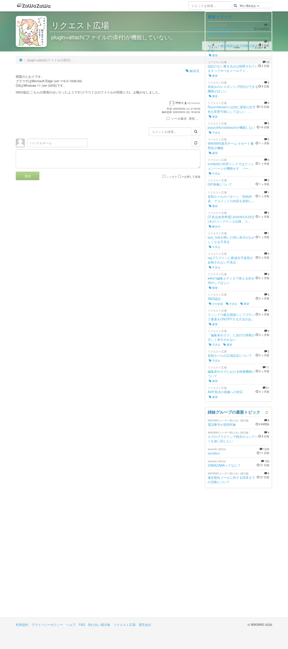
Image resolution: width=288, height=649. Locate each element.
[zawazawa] (33, 5)
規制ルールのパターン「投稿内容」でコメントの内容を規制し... (231, 198)
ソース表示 (179, 118)
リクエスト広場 (124, 624)
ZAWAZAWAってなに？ (224, 465)
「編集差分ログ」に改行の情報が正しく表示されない (231, 337)
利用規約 (22, 624)
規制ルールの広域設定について (230, 355)
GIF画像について (220, 184)
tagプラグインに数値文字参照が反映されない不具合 (230, 259)
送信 (28, 176)
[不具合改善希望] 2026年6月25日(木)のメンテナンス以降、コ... (231, 219)
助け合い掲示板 (99, 624)
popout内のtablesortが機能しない (231, 127)
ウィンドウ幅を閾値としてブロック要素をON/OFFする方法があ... (231, 316)
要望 (215, 55)
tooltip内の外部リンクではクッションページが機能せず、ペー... (231, 166)
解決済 (194, 71)
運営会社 (145, 624)
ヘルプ (71, 624)
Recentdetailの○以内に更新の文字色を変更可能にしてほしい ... (232, 109)
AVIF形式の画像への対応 (225, 392)
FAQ (82, 624)
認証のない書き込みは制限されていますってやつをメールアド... (233, 68)
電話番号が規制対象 (222, 424)
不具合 (216, 132)
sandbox (214, 453)
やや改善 (217, 304)
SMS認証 (214, 298)
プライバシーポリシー (47, 624)
